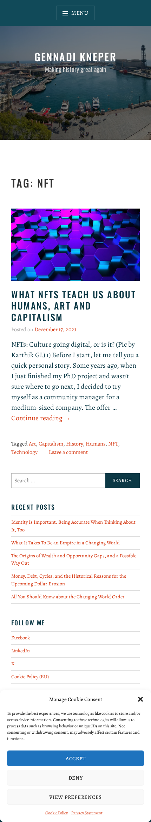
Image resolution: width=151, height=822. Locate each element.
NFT (113, 444)
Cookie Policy (56, 813)
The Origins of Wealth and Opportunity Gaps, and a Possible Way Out (73, 559)
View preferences (75, 797)
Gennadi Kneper (75, 56)
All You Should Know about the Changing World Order (68, 596)
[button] (140, 699)
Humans (95, 444)
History (74, 444)
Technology (24, 452)
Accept (76, 758)
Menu (79, 13)
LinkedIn (20, 650)
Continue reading (41, 418)
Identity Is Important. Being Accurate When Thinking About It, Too (73, 525)
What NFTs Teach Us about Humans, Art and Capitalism (73, 305)
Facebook (20, 637)
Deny (75, 777)
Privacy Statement (87, 813)
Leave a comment (68, 452)
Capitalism (51, 444)
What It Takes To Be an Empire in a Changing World (65, 542)
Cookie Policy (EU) (30, 676)
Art (32, 444)
